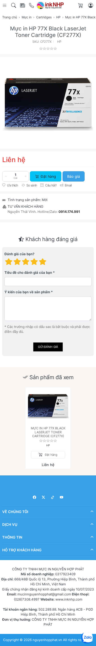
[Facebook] (34, 497)
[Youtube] (61, 497)
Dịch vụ (9, 524)
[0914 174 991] (32, 5)
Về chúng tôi (15, 511)
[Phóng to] (48, 103)
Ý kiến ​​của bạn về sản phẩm (27, 292)
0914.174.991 (69, 212)
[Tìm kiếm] (14, 5)
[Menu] (5, 5)
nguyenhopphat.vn (47, 639)
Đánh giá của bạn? (19, 254)
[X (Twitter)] (43, 497)
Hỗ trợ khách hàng (22, 550)
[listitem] (48, 103)
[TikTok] (52, 497)
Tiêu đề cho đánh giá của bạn (28, 272)
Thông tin (12, 537)
